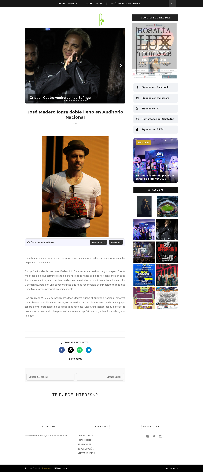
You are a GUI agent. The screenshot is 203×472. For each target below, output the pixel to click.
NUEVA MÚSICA (68, 3)
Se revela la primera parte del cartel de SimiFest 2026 (143, 234)
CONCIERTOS (85, 439)
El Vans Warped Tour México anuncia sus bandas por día (166, 302)
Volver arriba (169, 469)
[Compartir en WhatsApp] (80, 350)
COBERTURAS (94, 3)
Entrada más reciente (38, 377)
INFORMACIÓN (86, 448)
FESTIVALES (84, 444)
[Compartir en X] (71, 350)
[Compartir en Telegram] (89, 350)
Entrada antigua (114, 377)
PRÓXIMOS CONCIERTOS (126, 3)
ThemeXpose (47, 468)
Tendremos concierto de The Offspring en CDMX (167, 256)
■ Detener (116, 242)
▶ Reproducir (98, 242)
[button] (64, 100)
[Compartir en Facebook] (62, 350)
